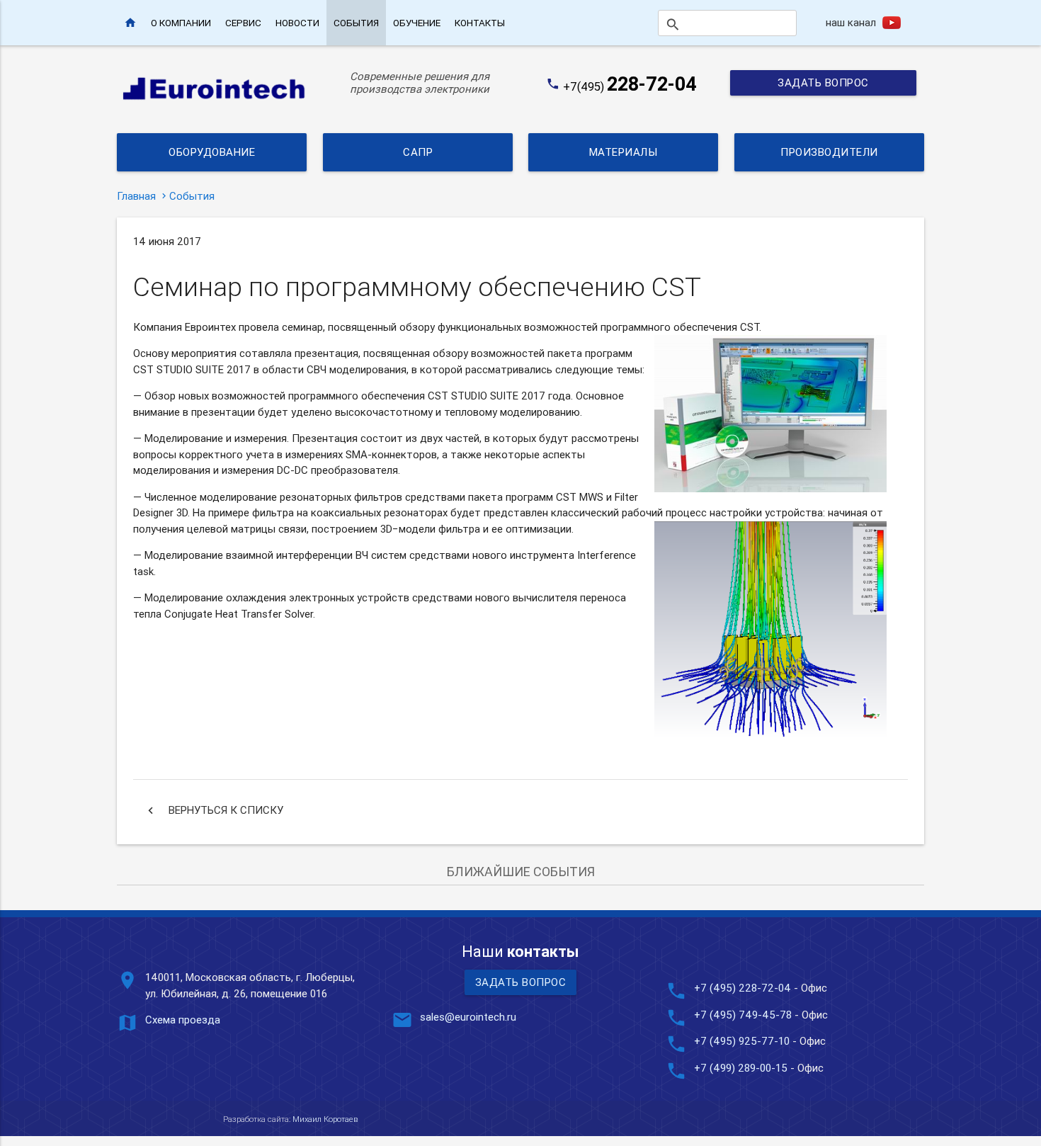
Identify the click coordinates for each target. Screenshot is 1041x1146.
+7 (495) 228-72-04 (742, 987)
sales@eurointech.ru (468, 1016)
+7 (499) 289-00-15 (740, 1067)
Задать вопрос (823, 82)
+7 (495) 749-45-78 (743, 1014)
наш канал (851, 22)
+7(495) (630, 86)
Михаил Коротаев (325, 1119)
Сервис (243, 22)
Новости (297, 22)
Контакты (480, 22)
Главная (136, 196)
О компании (181, 22)
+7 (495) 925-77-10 (743, 1041)
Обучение (416, 22)
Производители (829, 152)
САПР (418, 152)
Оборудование (212, 152)
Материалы (623, 152)
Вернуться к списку (213, 810)
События (356, 22)
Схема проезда (182, 1019)
